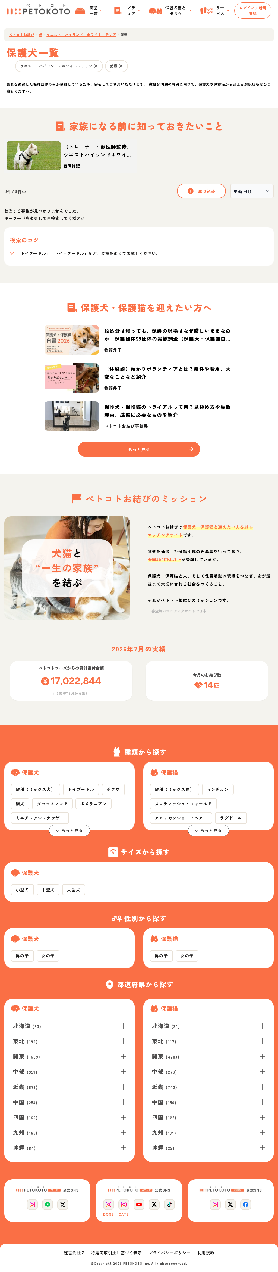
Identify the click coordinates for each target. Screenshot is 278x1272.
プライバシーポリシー (170, 1252)
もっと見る (72, 830)
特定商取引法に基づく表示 (116, 1252)
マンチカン (218, 789)
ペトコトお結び (21, 35)
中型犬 (48, 889)
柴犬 (20, 803)
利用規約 (205, 1252)
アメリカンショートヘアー (181, 818)
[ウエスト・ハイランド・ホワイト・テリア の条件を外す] (96, 66)
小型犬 (22, 889)
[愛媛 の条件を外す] (121, 66)
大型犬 (73, 889)
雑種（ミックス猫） (174, 789)
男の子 (22, 955)
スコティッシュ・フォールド (183, 803)
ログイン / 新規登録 (252, 10)
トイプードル (81, 789)
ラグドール (231, 818)
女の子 (48, 955)
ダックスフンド (52, 803)
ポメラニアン (93, 803)
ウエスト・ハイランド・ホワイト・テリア (81, 35)
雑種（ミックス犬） (35, 789)
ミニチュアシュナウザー (40, 818)
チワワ (113, 789)
